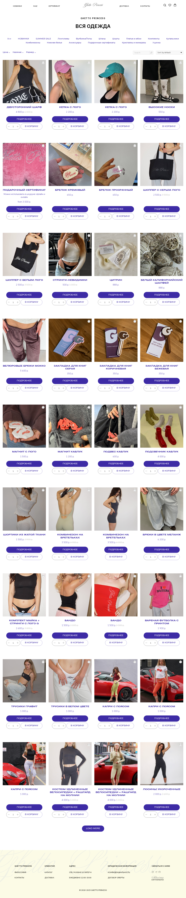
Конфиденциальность (119, 872)
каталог (48, 872)
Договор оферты (116, 877)
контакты (145, 6)
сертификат (54, 6)
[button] (164, 5)
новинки (17, 6)
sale (35, 6)
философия (20, 872)
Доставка (49, 877)
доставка (124, 6)
